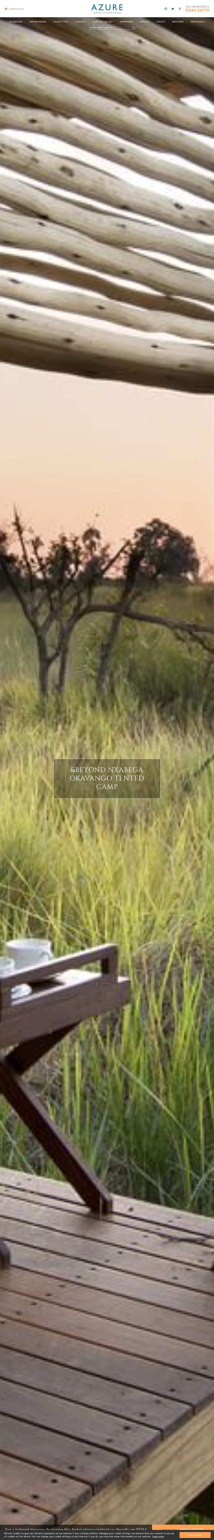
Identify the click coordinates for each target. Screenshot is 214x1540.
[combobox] (110, 27)
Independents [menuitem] (198, 21)
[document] (107, 1535)
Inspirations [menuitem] (126, 21)
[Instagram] (165, 8)
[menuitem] (16, 22)
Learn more (158, 1536)
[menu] (107, 23)
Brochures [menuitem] (178, 21)
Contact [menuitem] (160, 21)
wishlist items (16, 9)
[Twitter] (173, 8)
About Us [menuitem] (144, 21)
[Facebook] (180, 8)
